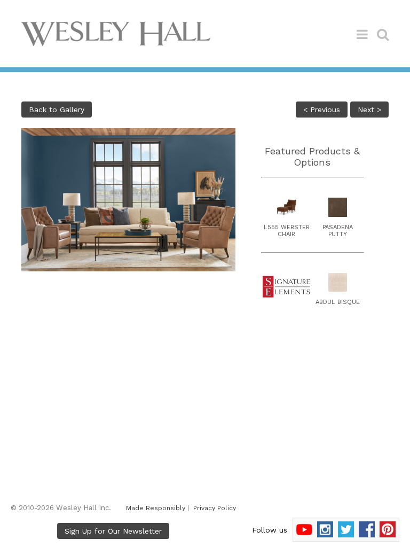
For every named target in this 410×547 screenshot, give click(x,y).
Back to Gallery (56, 109)
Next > (369, 109)
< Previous (321, 109)
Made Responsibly (155, 508)
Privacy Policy (214, 508)
